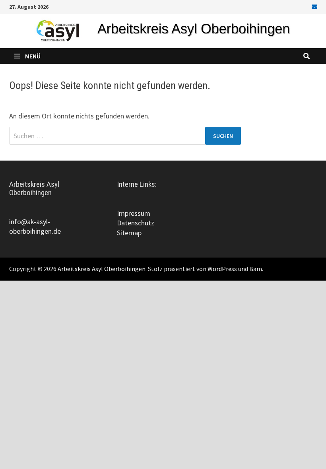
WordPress (222, 269)
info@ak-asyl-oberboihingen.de (35, 226)
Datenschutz (135, 222)
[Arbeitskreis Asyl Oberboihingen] (163, 30)
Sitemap (129, 232)
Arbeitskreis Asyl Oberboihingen (102, 269)
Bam (255, 269)
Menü (33, 56)
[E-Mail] (313, 6)
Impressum (133, 213)
